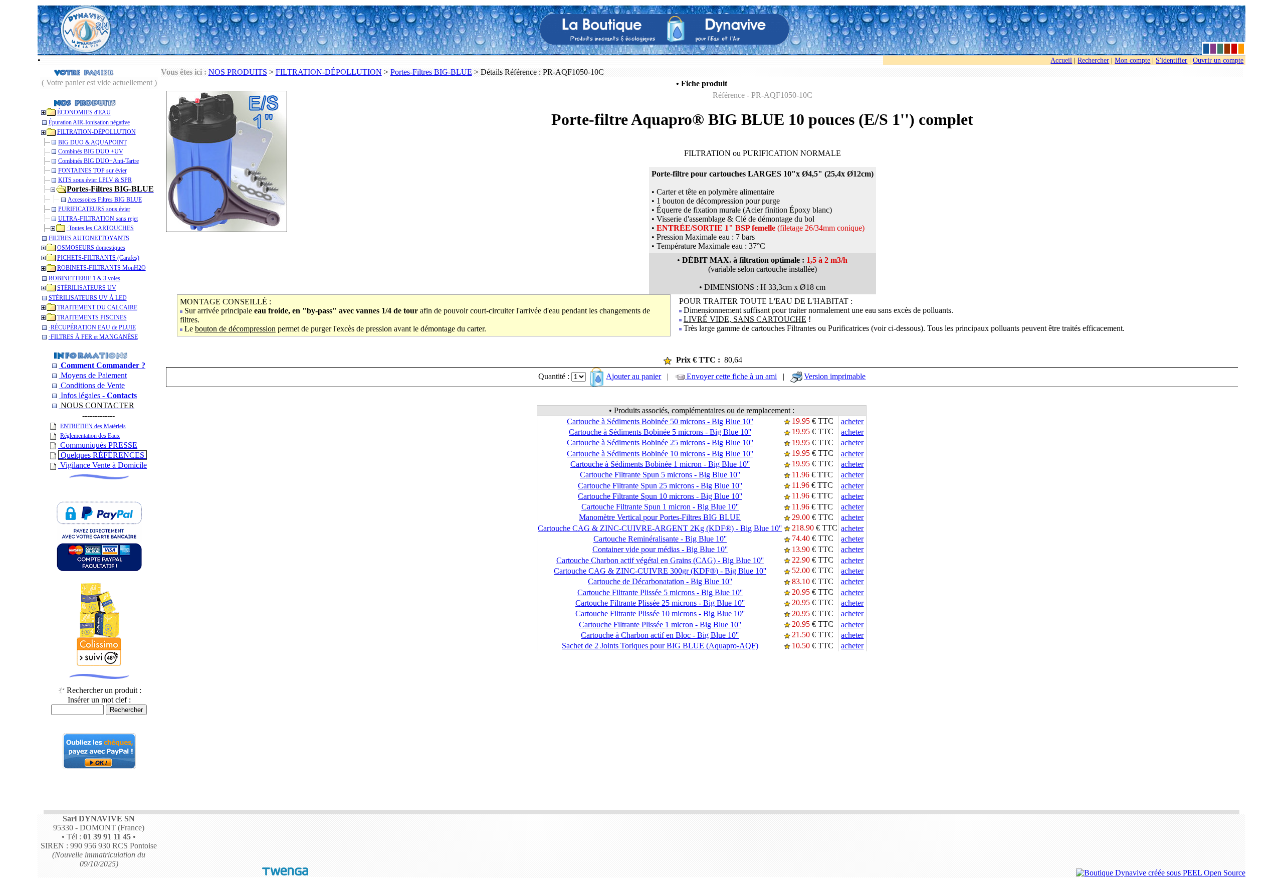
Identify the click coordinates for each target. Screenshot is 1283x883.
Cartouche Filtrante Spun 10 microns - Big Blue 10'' (660, 496)
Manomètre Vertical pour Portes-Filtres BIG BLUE (660, 517)
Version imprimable (835, 376)
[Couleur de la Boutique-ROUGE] (1234, 48)
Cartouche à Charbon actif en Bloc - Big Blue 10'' (660, 635)
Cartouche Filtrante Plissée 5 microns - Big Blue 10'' (660, 592)
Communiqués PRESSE (97, 445)
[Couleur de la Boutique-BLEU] (1206, 48)
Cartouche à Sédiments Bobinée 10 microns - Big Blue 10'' (660, 453)
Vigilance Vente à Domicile (102, 465)
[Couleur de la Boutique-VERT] (1220, 48)
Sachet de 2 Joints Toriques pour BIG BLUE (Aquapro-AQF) (660, 645)
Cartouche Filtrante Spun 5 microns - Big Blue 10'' (660, 474)
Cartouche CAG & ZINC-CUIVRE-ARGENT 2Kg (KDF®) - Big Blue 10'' (660, 528)
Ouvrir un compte (1218, 60)
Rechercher (1093, 60)
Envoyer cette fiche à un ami (731, 376)
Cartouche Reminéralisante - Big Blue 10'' (660, 539)
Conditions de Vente (92, 385)
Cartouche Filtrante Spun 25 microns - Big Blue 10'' (660, 485)
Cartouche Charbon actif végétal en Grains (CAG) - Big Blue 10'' (660, 560)
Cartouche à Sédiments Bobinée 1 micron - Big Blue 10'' (660, 464)
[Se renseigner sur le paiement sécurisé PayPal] (99, 766)
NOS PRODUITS (237, 72)
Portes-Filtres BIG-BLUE (431, 72)
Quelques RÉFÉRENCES (102, 455)
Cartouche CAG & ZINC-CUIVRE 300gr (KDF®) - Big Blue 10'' (660, 571)
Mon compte (1132, 60)
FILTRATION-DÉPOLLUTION (329, 72)
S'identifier (1171, 60)
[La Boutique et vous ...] (90, 354)
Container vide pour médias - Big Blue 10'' (660, 549)
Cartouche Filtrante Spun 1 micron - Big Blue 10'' (660, 506)
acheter (852, 421)
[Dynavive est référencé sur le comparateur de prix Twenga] (285, 872)
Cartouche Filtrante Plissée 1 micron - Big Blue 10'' (660, 624)
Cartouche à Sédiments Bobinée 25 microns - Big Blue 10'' (660, 442)
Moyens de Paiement (93, 375)
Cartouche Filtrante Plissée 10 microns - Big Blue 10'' (660, 613)
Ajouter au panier (633, 376)
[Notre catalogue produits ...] (85, 102)
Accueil (1061, 60)
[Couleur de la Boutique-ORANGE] (1241, 48)
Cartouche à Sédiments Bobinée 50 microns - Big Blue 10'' (660, 421)
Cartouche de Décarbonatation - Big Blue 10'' (660, 581)
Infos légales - (98, 395)
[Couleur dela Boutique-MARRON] (1227, 48)
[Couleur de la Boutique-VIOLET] (1213, 48)
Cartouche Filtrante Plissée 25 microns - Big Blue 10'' (660, 603)
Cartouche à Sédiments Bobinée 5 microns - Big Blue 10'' (660, 432)
